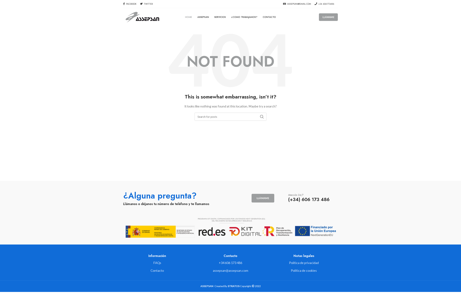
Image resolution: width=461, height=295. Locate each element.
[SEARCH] (261, 117)
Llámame (328, 17)
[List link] (230, 262)
